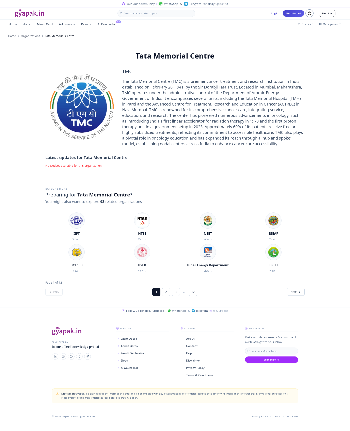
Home (12, 36)
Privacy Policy (260, 416)
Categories (330, 24)
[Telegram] (87, 356)
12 (193, 292)
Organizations (30, 36)
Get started (293, 13)
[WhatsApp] (71, 356)
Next (293, 292)
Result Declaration (133, 353)
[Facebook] (79, 356)
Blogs (124, 360)
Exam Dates (129, 338)
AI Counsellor (129, 368)
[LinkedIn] (55, 356)
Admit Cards (129, 346)
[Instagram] (63, 356)
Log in (274, 13)
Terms (277, 416)
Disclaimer (292, 416)
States (306, 24)
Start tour (327, 13)
